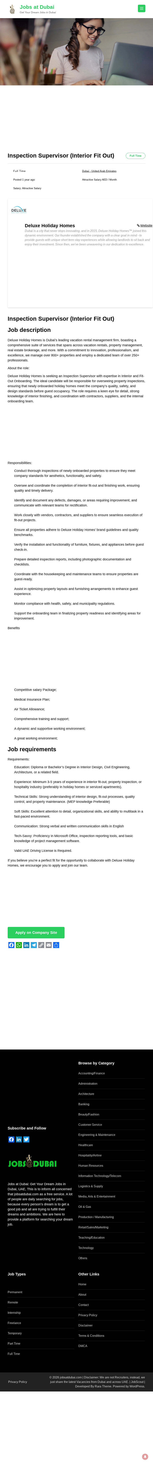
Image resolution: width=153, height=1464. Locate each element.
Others (82, 1258)
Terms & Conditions (91, 1335)
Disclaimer (85, 1325)
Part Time (14, 1343)
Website (146, 225)
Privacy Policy (87, 1315)
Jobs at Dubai (37, 7)
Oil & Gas (84, 1206)
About (82, 1294)
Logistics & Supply (90, 1186)
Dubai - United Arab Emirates (99, 170)
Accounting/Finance (91, 1073)
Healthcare (85, 1145)
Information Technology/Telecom (99, 1176)
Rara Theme (103, 1386)
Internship (14, 1312)
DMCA (82, 1346)
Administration (87, 1083)
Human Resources (90, 1165)
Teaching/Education (91, 1237)
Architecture (86, 1093)
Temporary (15, 1333)
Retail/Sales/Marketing (93, 1227)
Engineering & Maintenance (96, 1134)
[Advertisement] (76, 124)
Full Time (14, 1353)
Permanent (15, 1292)
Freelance (14, 1323)
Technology (86, 1247)
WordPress (136, 1386)
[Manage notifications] (145, 1457)
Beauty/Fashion (88, 1114)
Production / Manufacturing (96, 1217)
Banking (83, 1104)
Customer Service (90, 1124)
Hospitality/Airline (90, 1155)
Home (82, 1284)
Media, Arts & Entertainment (96, 1196)
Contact (83, 1304)
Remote (13, 1302)
